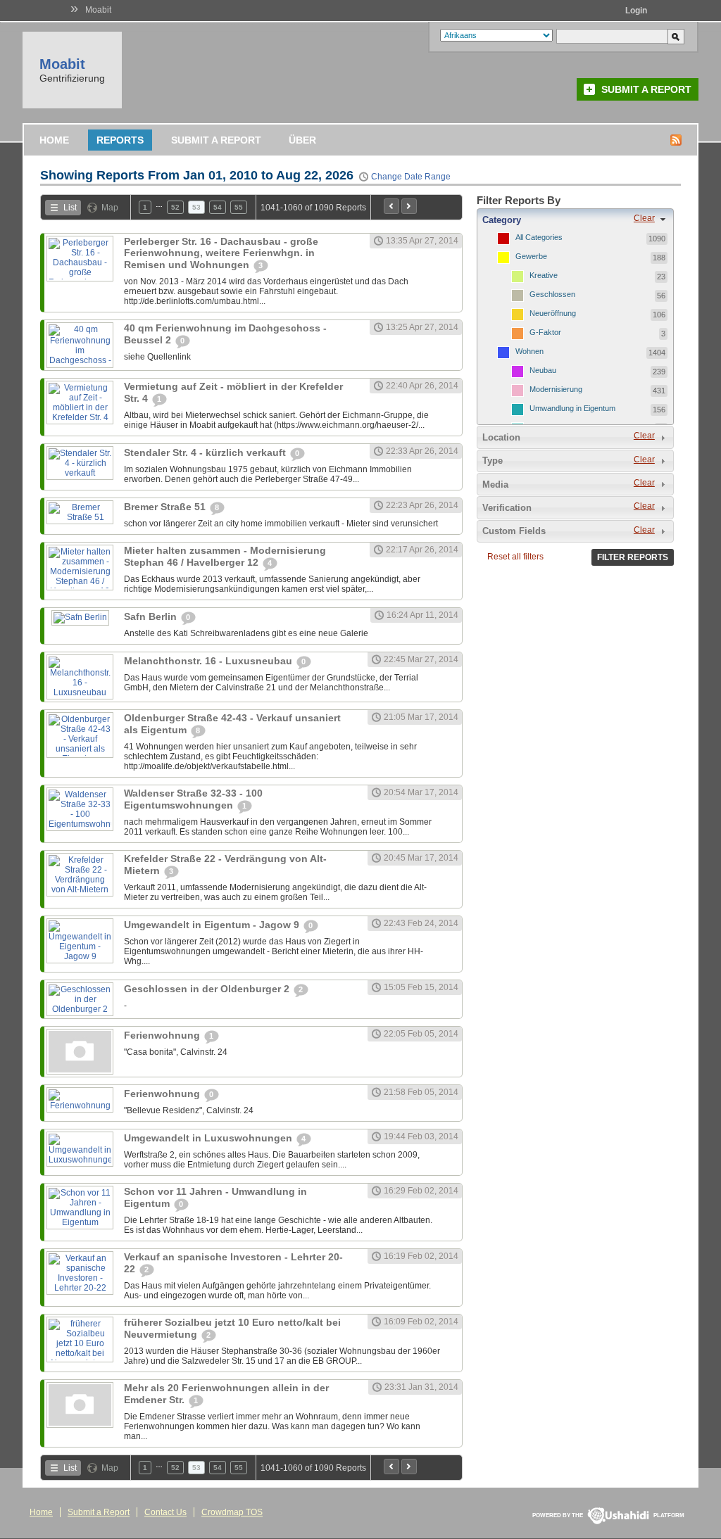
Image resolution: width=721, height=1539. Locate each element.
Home (54, 140)
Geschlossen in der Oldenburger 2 (208, 988)
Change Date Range (411, 177)
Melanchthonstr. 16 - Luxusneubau (209, 660)
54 (217, 207)
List (70, 208)
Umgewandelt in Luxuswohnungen (209, 1138)
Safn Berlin (152, 616)
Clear (644, 218)
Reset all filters (515, 557)
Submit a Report (646, 89)
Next (409, 206)
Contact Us (165, 1512)
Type (492, 460)
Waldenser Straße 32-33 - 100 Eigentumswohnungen (193, 799)
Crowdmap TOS (232, 1512)
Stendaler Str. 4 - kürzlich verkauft (206, 452)
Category (501, 220)
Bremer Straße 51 (166, 506)
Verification (507, 507)
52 (175, 207)
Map (109, 208)
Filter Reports (632, 557)
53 (196, 207)
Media (495, 484)
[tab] (575, 219)
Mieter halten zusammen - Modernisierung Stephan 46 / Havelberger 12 (225, 556)
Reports (120, 140)
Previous (391, 206)
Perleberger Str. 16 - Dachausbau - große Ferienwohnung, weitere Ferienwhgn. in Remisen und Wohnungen (221, 253)
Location (501, 437)
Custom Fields (514, 531)
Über (302, 140)
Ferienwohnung (163, 1035)
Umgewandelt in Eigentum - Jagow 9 (213, 924)
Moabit (98, 10)
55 (238, 207)
